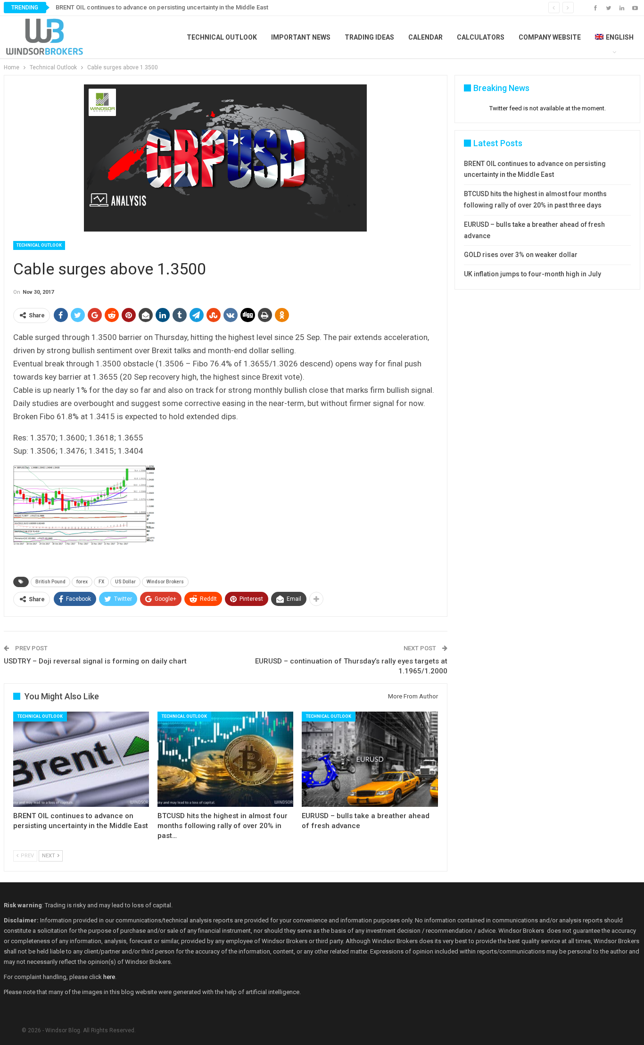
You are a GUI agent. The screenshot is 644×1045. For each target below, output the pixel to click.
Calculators (480, 37)
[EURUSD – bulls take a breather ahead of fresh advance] (370, 759)
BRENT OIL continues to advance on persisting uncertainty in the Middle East (162, 7)
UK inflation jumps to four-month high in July (532, 274)
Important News (300, 37)
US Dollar (125, 581)
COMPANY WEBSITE (550, 37)
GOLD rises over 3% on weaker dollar (521, 254)
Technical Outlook (222, 37)
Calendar (425, 37)
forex (82, 581)
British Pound (50, 581)
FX (101, 581)
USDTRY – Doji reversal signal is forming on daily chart (95, 661)
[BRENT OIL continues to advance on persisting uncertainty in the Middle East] (81, 759)
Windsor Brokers (165, 581)
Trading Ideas (369, 37)
